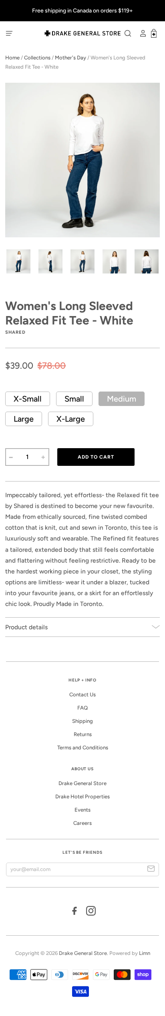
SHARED (15, 332)
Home (12, 58)
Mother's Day (70, 58)
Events (82, 810)
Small (74, 399)
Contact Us (82, 695)
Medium (121, 399)
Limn (144, 953)
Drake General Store (82, 783)
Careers (82, 823)
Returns (83, 734)
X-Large (70, 419)
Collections (37, 58)
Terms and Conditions (82, 748)
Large (24, 419)
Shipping (82, 721)
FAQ (82, 708)
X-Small (28, 399)
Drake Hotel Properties (82, 797)
